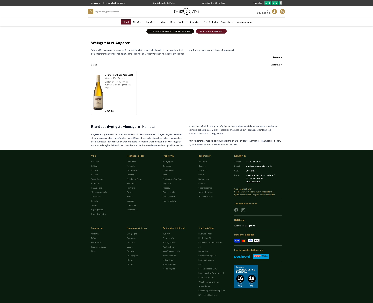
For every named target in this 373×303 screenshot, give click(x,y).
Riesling (130, 174)
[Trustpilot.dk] (273, 3)
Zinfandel (131, 183)
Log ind (268, 10)
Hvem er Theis (205, 233)
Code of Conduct (206, 277)
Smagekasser (228, 22)
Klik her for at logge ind (244, 225)
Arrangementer (244, 22)
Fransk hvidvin (169, 196)
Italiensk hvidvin (205, 196)
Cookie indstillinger (243, 189)
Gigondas (167, 183)
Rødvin (149, 22)
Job (200, 247)
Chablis (130, 264)
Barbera (130, 201)
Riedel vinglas (169, 268)
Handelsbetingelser (207, 255)
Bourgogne (168, 161)
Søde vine (194, 22)
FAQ (200, 264)
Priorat (94, 238)
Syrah (129, 192)
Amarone (202, 161)
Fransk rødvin (169, 192)
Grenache (131, 205)
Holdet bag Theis (206, 238)
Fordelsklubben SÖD (207, 268)
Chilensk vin (168, 260)
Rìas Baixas (96, 242)
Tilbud (125, 22)
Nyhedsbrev (204, 251)
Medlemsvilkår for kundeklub (211, 273)
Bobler (181, 22)
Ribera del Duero (98, 247)
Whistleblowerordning (208, 282)
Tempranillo (132, 209)
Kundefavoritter (98, 214)
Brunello (202, 183)
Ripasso (202, 166)
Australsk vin (168, 247)
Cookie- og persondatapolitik (211, 290)
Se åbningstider (253, 181)
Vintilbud (95, 183)
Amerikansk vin (169, 255)
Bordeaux (167, 166)
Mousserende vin (99, 192)
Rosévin (94, 174)
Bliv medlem (264, 12)
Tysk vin (166, 233)
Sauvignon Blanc (134, 179)
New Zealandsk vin (171, 251)
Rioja (93, 251)
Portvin (94, 201)
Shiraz (129, 196)
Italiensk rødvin (205, 192)
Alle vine (137, 22)
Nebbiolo (131, 166)
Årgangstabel (97, 209)
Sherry (94, 205)
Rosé (172, 22)
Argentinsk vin (169, 264)
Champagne (96, 187)
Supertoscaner (205, 187)
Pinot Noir (131, 161)
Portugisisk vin (169, 242)
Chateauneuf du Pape (173, 179)
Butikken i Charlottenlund (210, 242)
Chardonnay (132, 170)
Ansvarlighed (204, 286)
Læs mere (277, 57)
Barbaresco (203, 179)
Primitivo (131, 187)
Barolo (201, 174)
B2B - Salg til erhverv (207, 295)
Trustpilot (257, 3)
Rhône (166, 174)
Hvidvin (162, 22)
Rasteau (166, 187)
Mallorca (95, 233)
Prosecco (202, 170)
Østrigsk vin (168, 238)
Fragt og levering (206, 260)
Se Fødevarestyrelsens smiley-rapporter (252, 191)
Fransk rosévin (169, 201)
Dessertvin (96, 196)
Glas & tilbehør (211, 22)
